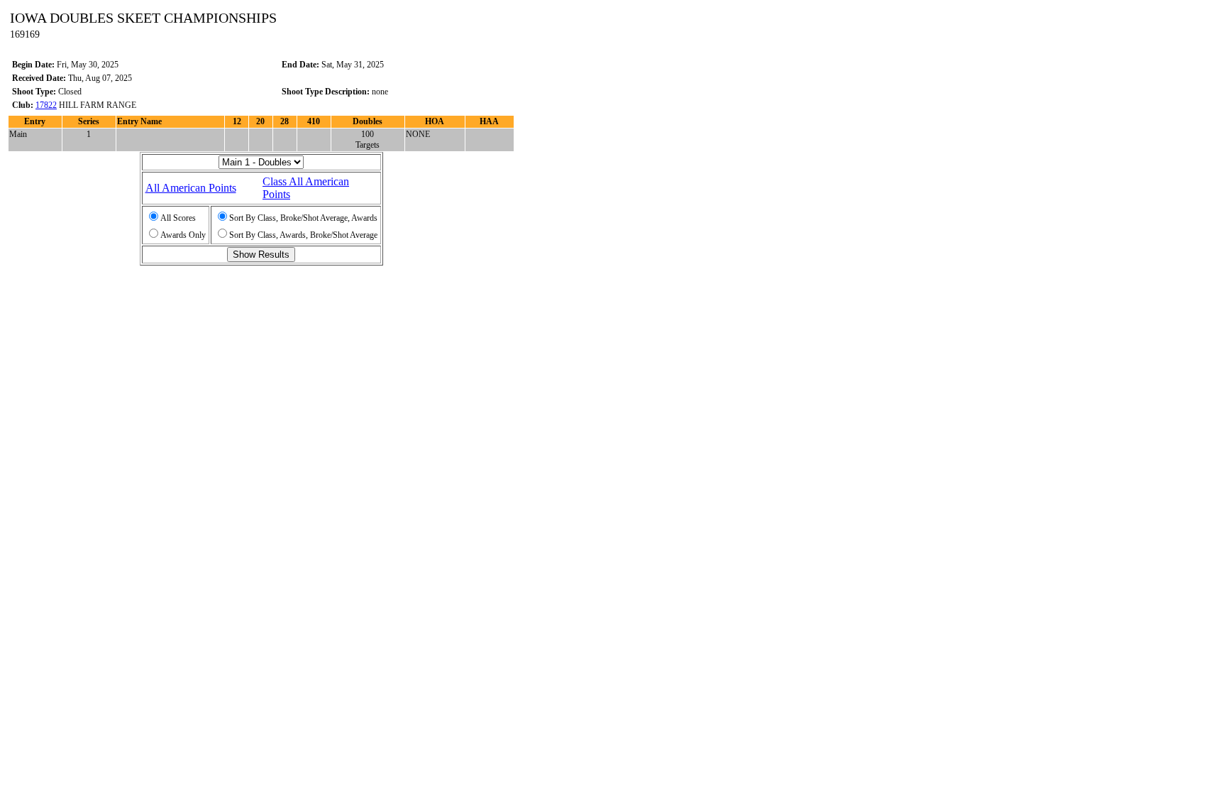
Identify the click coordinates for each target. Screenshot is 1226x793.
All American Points (190, 188)
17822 (46, 105)
